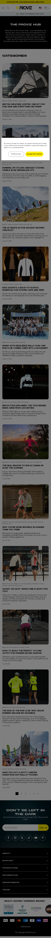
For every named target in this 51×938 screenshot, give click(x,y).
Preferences (16, 154)
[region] (25, 149)
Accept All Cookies (34, 154)
